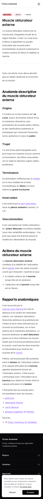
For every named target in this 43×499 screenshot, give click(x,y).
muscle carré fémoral (13, 309)
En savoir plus (25, 487)
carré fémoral (12, 407)
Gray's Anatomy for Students (22, 422)
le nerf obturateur (27, 203)
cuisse (19, 353)
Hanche (27, 14)
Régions (21, 455)
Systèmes (21, 464)
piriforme (9, 398)
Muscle (18, 14)
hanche (11, 268)
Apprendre (21, 473)
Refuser (12, 492)
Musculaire (7, 14)
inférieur (30, 412)
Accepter (30, 492)
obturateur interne (14, 403)
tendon (36, 178)
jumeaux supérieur (14, 412)
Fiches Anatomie (9, 4)
